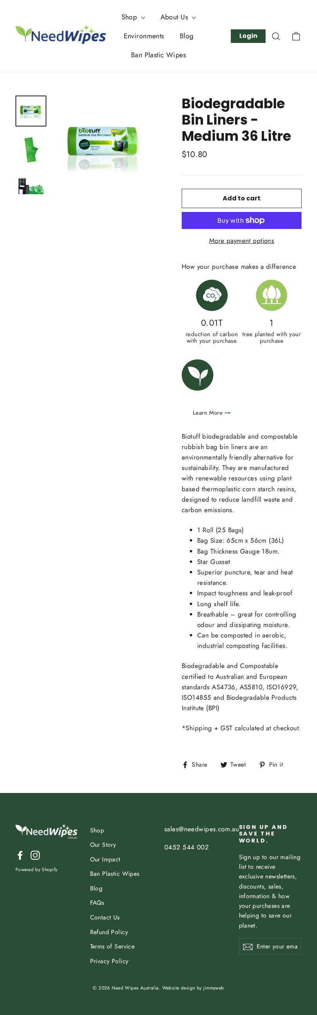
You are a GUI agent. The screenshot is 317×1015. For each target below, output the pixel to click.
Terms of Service (112, 946)
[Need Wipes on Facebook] (20, 854)
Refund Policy (109, 932)
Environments (144, 36)
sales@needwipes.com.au (201, 829)
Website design (178, 987)
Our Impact (105, 859)
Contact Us (105, 917)
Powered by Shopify (36, 869)
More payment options (241, 240)
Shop (130, 17)
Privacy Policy (109, 961)
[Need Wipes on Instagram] (35, 854)
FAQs (97, 902)
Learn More (208, 413)
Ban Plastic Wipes (158, 55)
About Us (175, 17)
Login (248, 35)
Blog (187, 36)
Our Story (103, 844)
